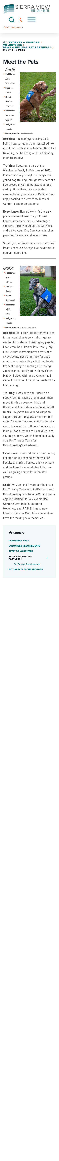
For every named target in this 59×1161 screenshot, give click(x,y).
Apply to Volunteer (21, 551)
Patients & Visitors (24, 42)
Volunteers (12, 45)
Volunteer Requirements (24, 546)
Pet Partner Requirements (27, 564)
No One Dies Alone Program (26, 569)
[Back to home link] (4, 42)
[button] (31, 19)
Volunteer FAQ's (19, 540)
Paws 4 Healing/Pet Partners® (27, 47)
